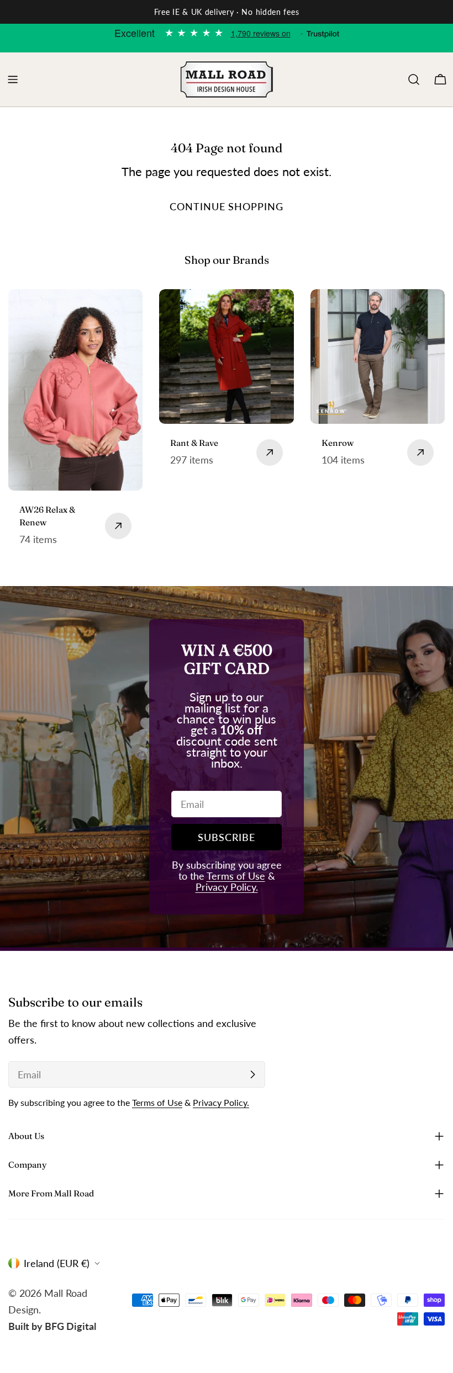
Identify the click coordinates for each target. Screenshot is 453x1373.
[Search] (414, 79)
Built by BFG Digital (52, 1326)
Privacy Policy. (227, 887)
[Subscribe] (252, 1074)
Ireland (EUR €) (56, 1263)
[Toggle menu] (13, 79)
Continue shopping (226, 206)
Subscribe (226, 837)
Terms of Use (236, 876)
